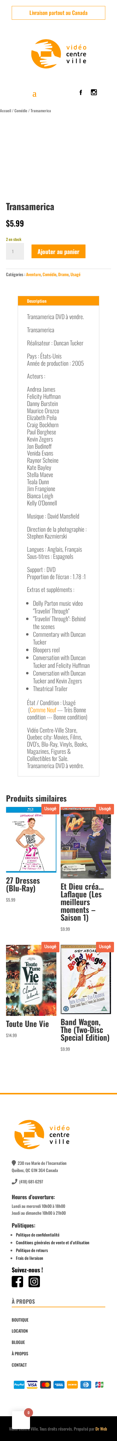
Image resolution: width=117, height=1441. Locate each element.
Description (36, 301)
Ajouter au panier (59, 251)
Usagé (75, 274)
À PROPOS (20, 1353)
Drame (63, 274)
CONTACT (19, 1365)
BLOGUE (18, 1342)
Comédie (20, 110)
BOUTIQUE (20, 1320)
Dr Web (101, 1428)
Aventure (33, 274)
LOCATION (20, 1331)
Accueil (5, 110)
